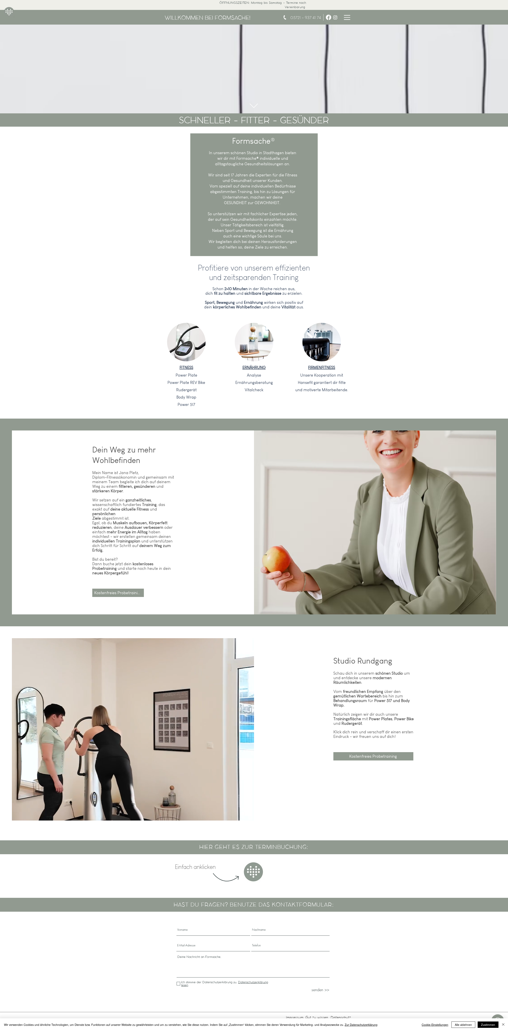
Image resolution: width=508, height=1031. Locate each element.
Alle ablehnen (463, 1025)
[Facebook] (328, 17)
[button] (347, 17)
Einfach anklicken (195, 867)
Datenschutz (341, 1017)
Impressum (294, 1017)
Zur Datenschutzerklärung (361, 1025)
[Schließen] (503, 1024)
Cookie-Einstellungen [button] (435, 1025)
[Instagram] (335, 17)
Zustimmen (488, 1025)
